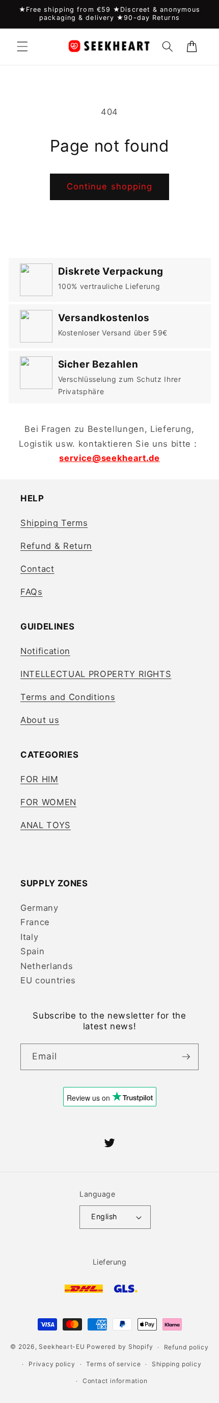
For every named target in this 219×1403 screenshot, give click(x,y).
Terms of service (113, 1364)
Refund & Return (56, 546)
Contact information (115, 1381)
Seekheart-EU (62, 1347)
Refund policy (186, 1347)
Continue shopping (110, 186)
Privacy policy (52, 1364)
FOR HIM (39, 779)
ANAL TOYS (45, 825)
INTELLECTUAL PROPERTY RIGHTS (95, 674)
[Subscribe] (186, 1057)
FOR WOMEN (48, 802)
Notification (45, 651)
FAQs (31, 592)
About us (39, 720)
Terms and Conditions (67, 697)
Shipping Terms (54, 523)
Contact (37, 569)
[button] (22, 46)
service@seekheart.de (109, 458)
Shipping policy (177, 1364)
